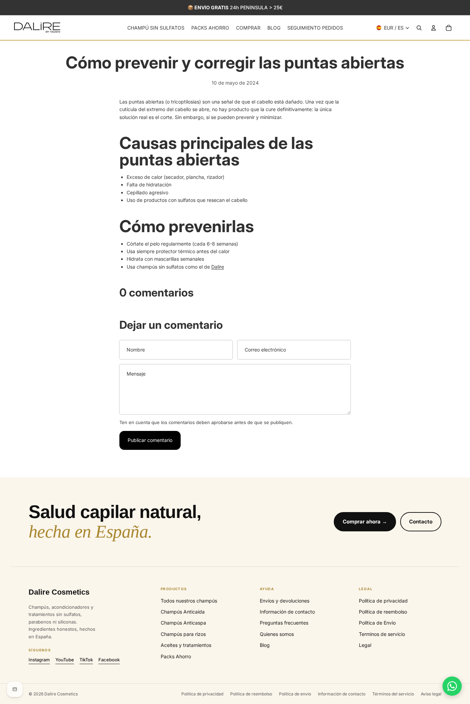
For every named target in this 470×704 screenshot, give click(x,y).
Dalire (217, 267)
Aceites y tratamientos (186, 645)
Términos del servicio (393, 693)
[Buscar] (419, 27)
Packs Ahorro (176, 656)
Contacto (420, 521)
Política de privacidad (383, 601)
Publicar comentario (150, 440)
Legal (365, 645)
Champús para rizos (183, 634)
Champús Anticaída (183, 612)
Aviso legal (431, 693)
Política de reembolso (383, 612)
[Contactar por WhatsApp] (452, 686)
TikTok (86, 659)
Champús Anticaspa (183, 623)
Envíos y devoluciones (284, 601)
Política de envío (295, 693)
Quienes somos (277, 634)
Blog (265, 645)
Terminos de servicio (382, 634)
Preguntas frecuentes (284, 623)
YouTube (64, 659)
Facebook (109, 659)
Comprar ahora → (365, 521)
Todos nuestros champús (189, 601)
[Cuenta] (433, 27)
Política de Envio (377, 623)
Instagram (39, 659)
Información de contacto (287, 612)
